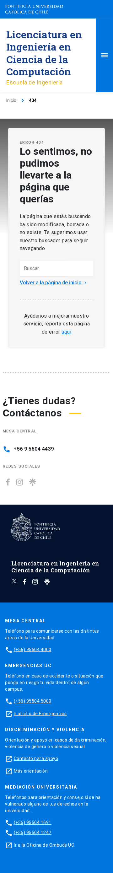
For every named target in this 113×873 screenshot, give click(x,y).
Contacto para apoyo (36, 758)
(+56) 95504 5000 (32, 701)
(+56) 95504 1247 (32, 832)
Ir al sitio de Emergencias (40, 713)
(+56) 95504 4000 (32, 649)
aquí (66, 332)
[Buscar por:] (44, 268)
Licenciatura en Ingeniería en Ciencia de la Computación (44, 53)
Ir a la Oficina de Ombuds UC (44, 845)
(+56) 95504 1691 (32, 822)
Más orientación (31, 771)
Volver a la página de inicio (54, 283)
